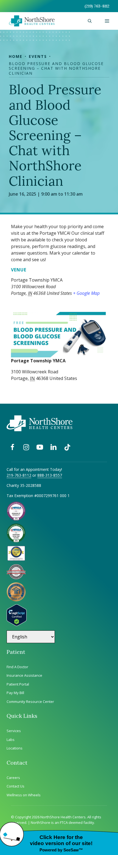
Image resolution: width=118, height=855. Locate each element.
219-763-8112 (19, 475)
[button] (89, 21)
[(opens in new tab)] (16, 578)
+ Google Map (86, 293)
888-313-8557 (49, 475)
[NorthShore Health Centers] (32, 21)
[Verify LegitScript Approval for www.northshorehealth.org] (17, 624)
